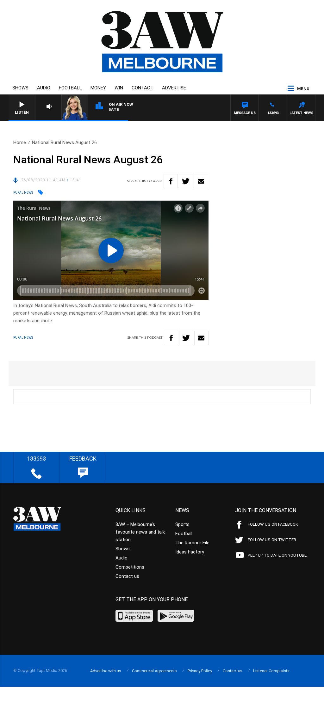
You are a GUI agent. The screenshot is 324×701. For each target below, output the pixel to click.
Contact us (127, 576)
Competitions (129, 567)
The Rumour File (192, 543)
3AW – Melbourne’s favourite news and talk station (140, 532)
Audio (43, 88)
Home (19, 142)
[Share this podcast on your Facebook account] (171, 181)
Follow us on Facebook (273, 524)
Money (98, 88)
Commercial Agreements (154, 670)
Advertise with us (105, 670)
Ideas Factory (189, 552)
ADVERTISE (174, 88)
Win (119, 88)
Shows (20, 88)
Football (70, 88)
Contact (142, 88)
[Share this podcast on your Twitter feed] (186, 181)
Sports (182, 524)
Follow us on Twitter (272, 539)
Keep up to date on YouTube (277, 555)
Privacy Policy (200, 670)
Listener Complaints (271, 670)
